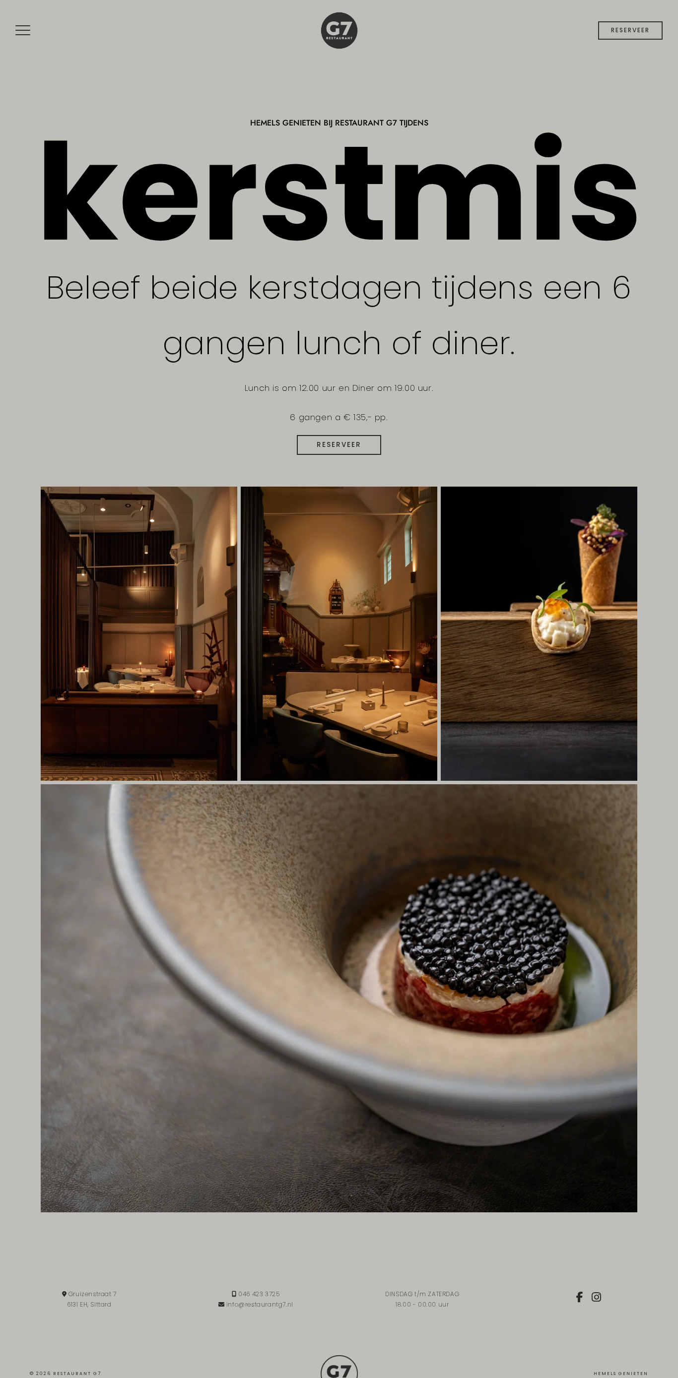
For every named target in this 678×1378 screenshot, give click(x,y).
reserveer (630, 30)
